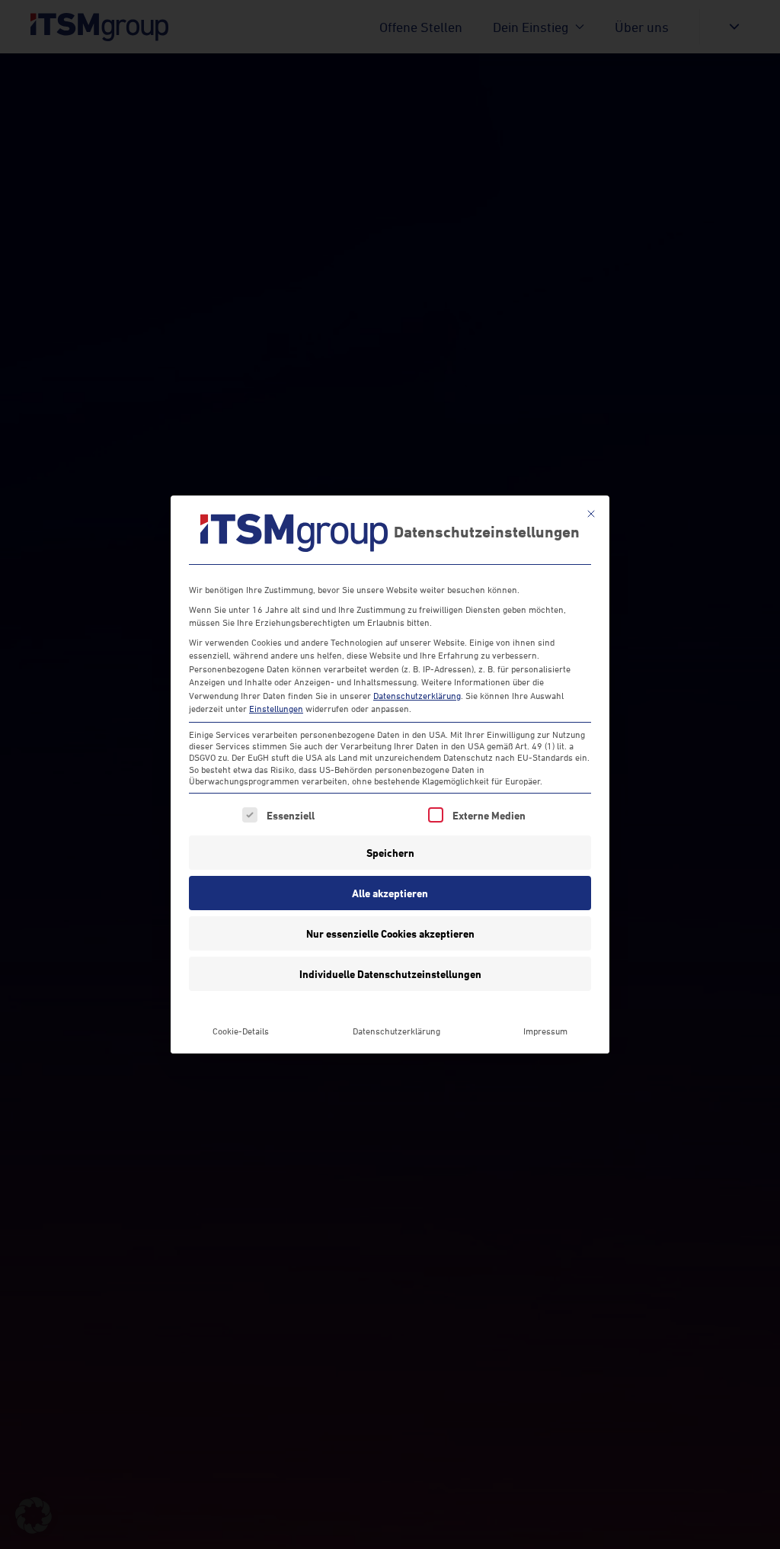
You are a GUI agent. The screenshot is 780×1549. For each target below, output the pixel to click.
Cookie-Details (241, 1031)
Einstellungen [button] (276, 708)
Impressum (545, 1031)
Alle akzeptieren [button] (390, 893)
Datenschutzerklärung (417, 695)
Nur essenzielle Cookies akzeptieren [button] (390, 933)
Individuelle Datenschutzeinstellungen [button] (390, 973)
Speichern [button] (390, 852)
